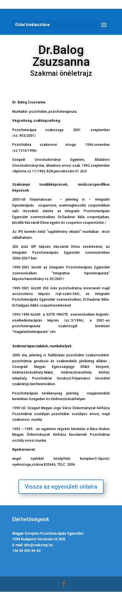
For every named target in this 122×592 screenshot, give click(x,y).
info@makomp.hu (38, 545)
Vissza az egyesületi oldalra (61, 486)
